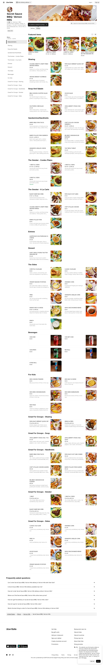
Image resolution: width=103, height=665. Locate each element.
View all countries (79, 635)
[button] (51, 582)
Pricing (69, 655)
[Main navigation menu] (4, 2)
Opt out (92, 661)
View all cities (78, 632)
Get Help (54, 629)
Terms (62, 655)
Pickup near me (78, 638)
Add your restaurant (57, 635)
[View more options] (94, 7)
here (85, 657)
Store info (10, 30)
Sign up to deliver (56, 638)
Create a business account (59, 641)
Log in (90, 2)
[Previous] (92, 34)
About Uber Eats (78, 641)
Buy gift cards (55, 632)
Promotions (55, 644)
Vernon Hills (26, 614)
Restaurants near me (80, 629)
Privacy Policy (55, 655)
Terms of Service (71, 657)
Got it (98, 661)
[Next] (95, 34)
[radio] (32, 28)
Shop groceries (78, 644)
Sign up (97, 2)
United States (11, 614)
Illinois (19, 614)
